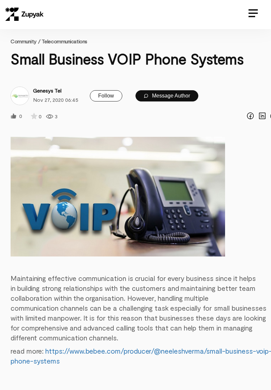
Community (25, 41)
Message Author (170, 95)
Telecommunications (64, 41)
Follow (106, 95)
